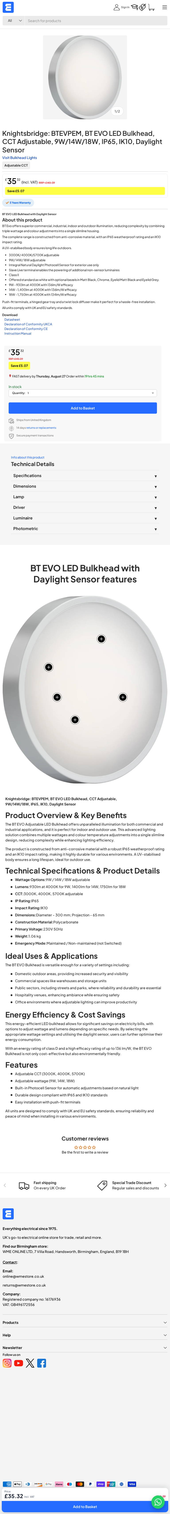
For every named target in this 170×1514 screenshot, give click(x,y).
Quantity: (18, 393)
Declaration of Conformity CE (26, 329)
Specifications (27, 475)
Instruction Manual (17, 333)
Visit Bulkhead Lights (19, 157)
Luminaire (23, 517)
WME (16, 1496)
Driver (19, 507)
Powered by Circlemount (36, 1496)
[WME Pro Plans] (142, 7)
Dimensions (24, 486)
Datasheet (12, 319)
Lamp (18, 496)
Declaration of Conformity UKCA (28, 324)
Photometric (25, 528)
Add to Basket (83, 408)
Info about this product (27, 457)
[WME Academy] (134, 7)
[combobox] (85, 20)
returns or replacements (41, 427)
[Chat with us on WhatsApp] (158, 1502)
